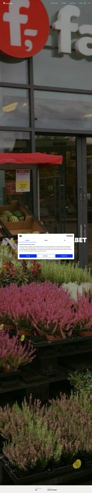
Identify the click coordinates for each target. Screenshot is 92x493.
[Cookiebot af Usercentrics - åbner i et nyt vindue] (67, 236)
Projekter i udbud (54, 3)
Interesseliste (72, 3)
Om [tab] (65, 240)
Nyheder (80, 3)
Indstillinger (45, 255)
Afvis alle (28, 255)
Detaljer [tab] (46, 240)
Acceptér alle (64, 255)
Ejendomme (64, 3)
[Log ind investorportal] (85, 3)
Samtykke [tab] (27, 240)
